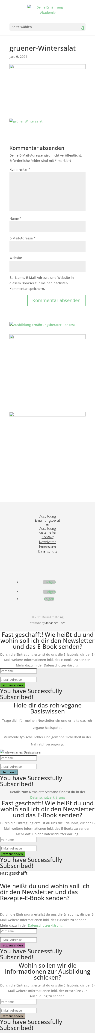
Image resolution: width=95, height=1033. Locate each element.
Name (15, 218)
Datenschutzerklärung (47, 797)
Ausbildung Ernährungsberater (47, 520)
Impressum (47, 546)
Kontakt (47, 537)
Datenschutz (47, 551)
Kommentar (19, 169)
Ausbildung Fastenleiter (47, 530)
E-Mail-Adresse (22, 238)
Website (15, 258)
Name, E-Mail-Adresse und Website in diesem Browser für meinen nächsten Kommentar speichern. (41, 283)
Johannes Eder (55, 623)
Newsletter (47, 541)
